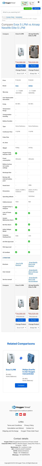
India (25, 3)
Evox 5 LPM (11, 370)
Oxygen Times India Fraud (30, 431)
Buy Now (20, 66)
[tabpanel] (21, 371)
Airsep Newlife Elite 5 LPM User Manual (33, 271)
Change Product (21, 70)
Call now (36, 8)
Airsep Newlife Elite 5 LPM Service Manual (33, 279)
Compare (21, 385)
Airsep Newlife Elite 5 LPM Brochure (33, 264)
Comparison (19, 17)
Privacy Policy (29, 425)
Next (40, 373)
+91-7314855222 (23, 453)
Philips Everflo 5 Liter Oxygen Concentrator (29, 372)
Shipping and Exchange (10, 431)
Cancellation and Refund (15, 428)
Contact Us (30, 428)
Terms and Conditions (14, 425)
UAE (32, 3)
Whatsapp (28, 8)
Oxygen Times (10, 17)
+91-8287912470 (24, 455)
